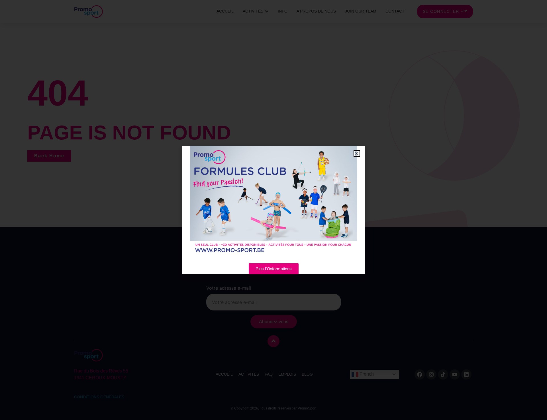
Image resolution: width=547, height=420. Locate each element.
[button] (357, 153)
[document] (273, 210)
